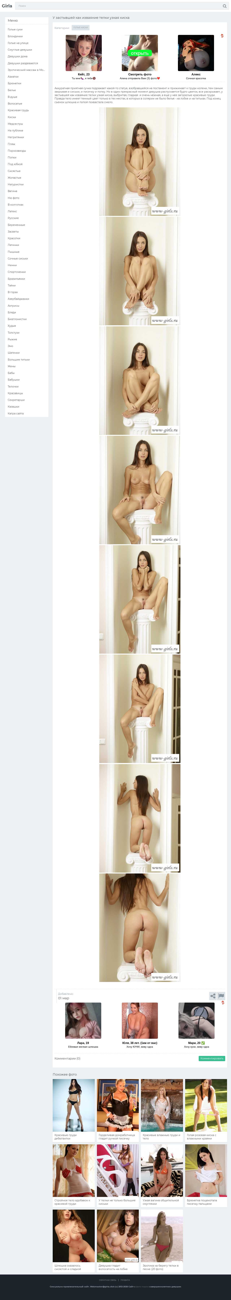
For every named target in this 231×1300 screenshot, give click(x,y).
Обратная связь (107, 1280)
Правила (125, 1280)
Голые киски (80, 27)
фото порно (142, 1286)
